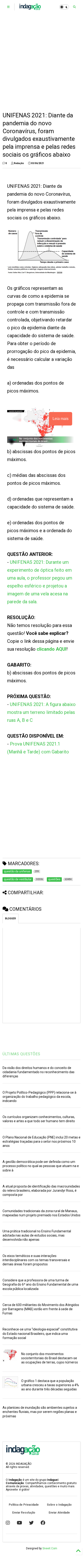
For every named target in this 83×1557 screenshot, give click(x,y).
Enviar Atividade (59, 1512)
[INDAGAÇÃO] (30, 8)
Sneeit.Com (49, 1548)
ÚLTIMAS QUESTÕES (21, 1054)
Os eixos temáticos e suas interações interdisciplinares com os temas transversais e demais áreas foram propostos (36, 1260)
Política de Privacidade (24, 1504)
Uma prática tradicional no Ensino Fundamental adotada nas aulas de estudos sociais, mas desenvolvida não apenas (37, 1235)
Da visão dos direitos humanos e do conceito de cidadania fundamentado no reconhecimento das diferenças (38, 1072)
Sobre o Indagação (59, 1504)
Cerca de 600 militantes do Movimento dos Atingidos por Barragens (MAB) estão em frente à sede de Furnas (41, 1309)
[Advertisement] (41, 63)
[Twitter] (31, 1523)
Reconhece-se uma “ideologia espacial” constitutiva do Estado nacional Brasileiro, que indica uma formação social (40, 1333)
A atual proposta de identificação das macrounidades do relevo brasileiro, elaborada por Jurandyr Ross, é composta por (41, 1190)
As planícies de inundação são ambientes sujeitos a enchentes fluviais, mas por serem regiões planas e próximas (40, 1412)
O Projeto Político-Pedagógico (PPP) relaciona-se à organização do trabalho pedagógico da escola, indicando (39, 1097)
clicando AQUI (51, 649)
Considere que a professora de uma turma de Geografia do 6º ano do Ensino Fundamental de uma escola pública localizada (40, 1284)
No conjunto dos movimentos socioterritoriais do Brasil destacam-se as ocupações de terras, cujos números (49, 1358)
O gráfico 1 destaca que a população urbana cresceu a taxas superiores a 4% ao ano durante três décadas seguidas (50, 1385)
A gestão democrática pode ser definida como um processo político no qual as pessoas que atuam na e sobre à (41, 1166)
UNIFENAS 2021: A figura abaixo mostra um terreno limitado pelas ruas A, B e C (41, 712)
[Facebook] (43, 1523)
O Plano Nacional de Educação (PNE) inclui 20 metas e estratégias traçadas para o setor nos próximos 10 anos (41, 1141)
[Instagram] (8, 1523)
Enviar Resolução (23, 1512)
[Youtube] (19, 1523)
